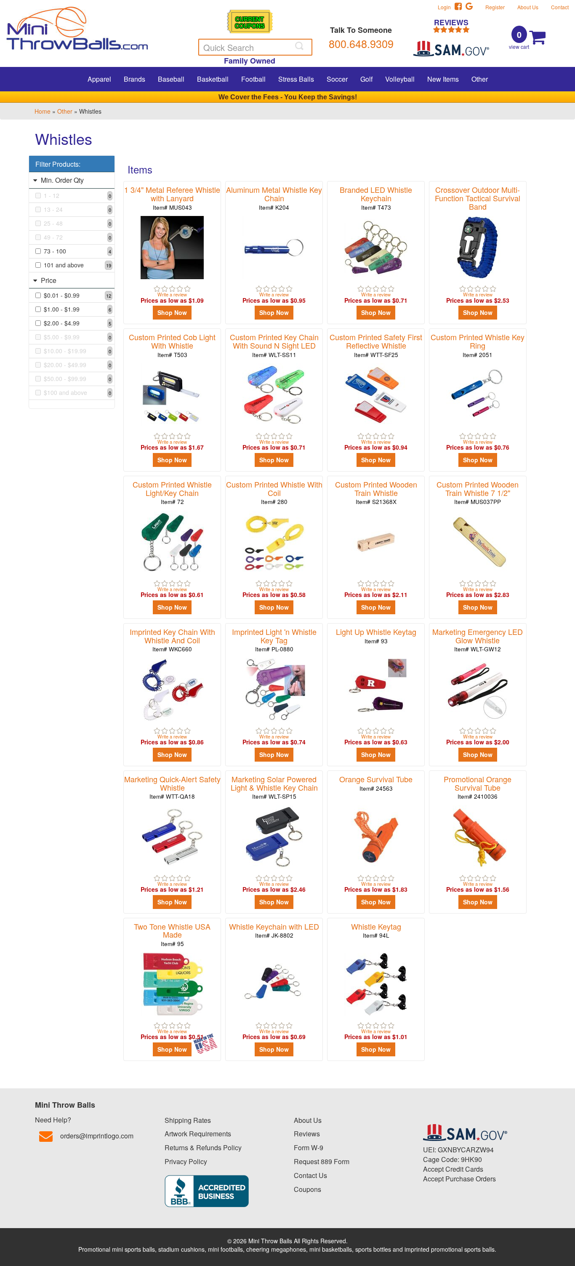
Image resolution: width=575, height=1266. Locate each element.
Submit (300, 46)
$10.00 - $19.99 (77, 350)
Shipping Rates (188, 1120)
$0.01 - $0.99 (77, 295)
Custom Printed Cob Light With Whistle (172, 345)
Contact (560, 7)
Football (253, 79)
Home (43, 111)
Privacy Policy (186, 1161)
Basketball (213, 79)
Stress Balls (296, 79)
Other (479, 79)
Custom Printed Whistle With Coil (274, 492)
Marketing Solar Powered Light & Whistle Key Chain (274, 787)
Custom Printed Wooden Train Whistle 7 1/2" (478, 492)
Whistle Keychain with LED (274, 930)
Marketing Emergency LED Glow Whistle (477, 639)
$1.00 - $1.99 (77, 309)
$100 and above (77, 392)
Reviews (307, 1133)
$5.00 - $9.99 (77, 337)
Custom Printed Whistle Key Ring (477, 345)
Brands (134, 79)
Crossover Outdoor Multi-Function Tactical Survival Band (477, 201)
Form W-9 (308, 1147)
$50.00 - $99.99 (77, 378)
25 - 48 (77, 223)
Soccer (337, 79)
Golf (366, 79)
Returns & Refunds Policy (203, 1147)
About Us (527, 7)
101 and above (77, 265)
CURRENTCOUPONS (249, 22)
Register (495, 7)
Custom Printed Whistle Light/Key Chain (172, 492)
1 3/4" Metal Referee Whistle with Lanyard (172, 197)
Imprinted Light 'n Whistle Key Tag (274, 639)
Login (446, 7)
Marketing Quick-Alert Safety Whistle (172, 787)
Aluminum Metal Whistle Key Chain (274, 197)
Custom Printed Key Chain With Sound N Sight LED (274, 345)
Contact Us (310, 1175)
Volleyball (400, 79)
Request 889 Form (321, 1161)
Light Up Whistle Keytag (376, 635)
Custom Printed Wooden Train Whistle (376, 492)
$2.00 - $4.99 (77, 323)
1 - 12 (77, 195)
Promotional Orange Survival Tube (477, 787)
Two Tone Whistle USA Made (172, 934)
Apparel (99, 79)
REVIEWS (451, 23)
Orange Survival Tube (376, 782)
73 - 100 (77, 251)
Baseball (171, 79)
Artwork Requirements (198, 1133)
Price (47, 280)
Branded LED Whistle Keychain (376, 197)
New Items (443, 79)
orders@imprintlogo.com (96, 1136)
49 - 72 (77, 237)
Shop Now (172, 312)
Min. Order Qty (61, 180)
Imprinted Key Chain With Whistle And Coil (172, 639)
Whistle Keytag (376, 930)
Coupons (307, 1189)
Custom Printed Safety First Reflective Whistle (376, 345)
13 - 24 (77, 209)
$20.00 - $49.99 (77, 364)
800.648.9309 (361, 43)
